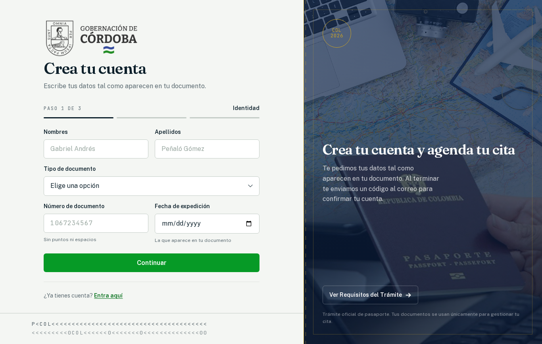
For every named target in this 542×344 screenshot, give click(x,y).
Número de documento (74, 206)
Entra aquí (108, 295)
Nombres (56, 132)
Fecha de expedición (182, 206)
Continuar (152, 263)
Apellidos (168, 132)
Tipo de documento (70, 169)
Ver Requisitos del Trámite (365, 295)
